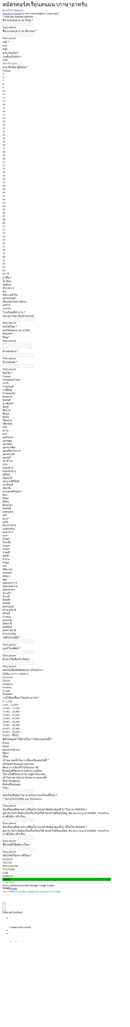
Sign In (37, 1021)
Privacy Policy (60, 984)
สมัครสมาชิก (25, 1021)
